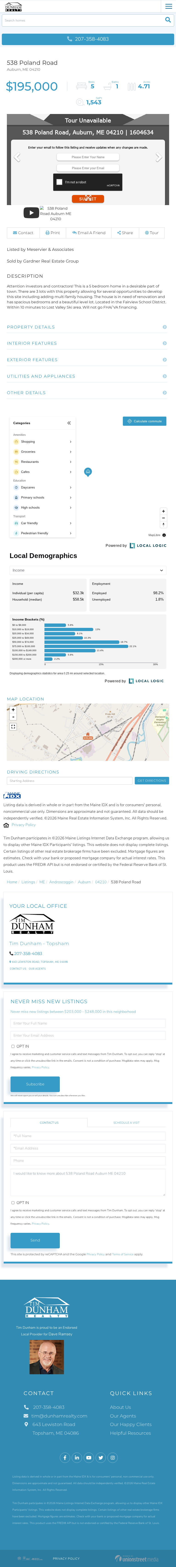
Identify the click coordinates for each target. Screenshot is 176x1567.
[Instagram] (113, 1458)
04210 (101, 882)
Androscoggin (61, 882)
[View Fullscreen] (13, 726)
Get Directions (152, 780)
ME (42, 882)
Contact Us (18, 968)
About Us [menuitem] (120, 1407)
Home (12, 882)
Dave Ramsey (60, 1334)
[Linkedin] (77, 1458)
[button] (168, 20)
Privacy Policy (24, 824)
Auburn (84, 882)
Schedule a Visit (126, 1122)
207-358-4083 (91, 39)
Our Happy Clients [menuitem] (131, 1424)
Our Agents (37, 968)
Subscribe (35, 1084)
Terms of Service (123, 1254)
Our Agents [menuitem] (123, 1416)
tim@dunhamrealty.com (59, 1416)
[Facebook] (65, 1458)
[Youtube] (89, 1458)
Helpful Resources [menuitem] (130, 1433)
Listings (28, 882)
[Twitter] (101, 1458)
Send (35, 1240)
